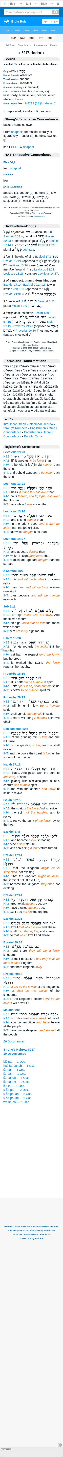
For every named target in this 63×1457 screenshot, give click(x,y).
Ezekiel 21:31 (12, 294)
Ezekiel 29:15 (12, 974)
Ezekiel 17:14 (12, 284)
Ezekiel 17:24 (12, 261)
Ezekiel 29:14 (12, 942)
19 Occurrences (14, 1041)
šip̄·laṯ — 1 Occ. (14, 1086)
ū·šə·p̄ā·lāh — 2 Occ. (17, 1094)
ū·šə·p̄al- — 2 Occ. (16, 1089)
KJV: (6, 464)
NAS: (6, 460)
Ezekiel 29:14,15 (34, 284)
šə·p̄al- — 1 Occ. (14, 1073)
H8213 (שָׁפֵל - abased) (40, 103)
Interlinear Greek (14, 424)
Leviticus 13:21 (44, 269)
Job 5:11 (28, 249)
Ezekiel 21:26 (12, 918)
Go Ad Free (6, 1450)
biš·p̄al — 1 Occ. (14, 1061)
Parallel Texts (33, 436)
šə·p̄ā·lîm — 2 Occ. (16, 1082)
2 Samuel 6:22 (38, 301)
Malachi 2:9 (19, 305)
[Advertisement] (31, 1177)
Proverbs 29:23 (23, 326)
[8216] (4, 657)
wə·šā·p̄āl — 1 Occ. (16, 1102)
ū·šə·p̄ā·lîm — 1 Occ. (17, 1098)
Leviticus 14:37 (48, 273)
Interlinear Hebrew (41, 424)
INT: (6, 472)
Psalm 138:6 (42, 313)
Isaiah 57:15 (11, 764)
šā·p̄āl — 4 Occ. (14, 1069)
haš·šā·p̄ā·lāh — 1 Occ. (19, 1065)
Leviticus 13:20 (18, 265)
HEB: (6, 456)
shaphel (16, 132)
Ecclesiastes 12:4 (15, 729)
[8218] (59, 657)
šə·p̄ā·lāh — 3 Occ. (16, 1077)
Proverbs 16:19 (25, 330)
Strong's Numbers (15, 428)
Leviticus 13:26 (13, 273)
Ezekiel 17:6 (46, 245)
